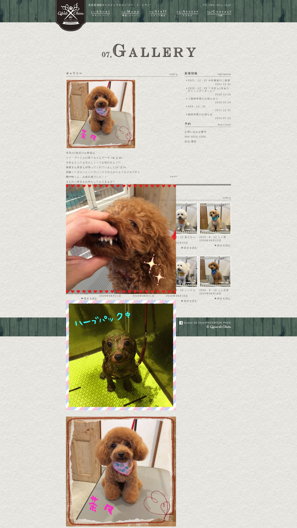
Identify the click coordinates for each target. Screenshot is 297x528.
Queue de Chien (207, 322)
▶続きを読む (189, 247)
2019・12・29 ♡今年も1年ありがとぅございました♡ (208, 89)
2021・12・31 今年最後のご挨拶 (209, 80)
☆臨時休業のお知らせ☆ (203, 98)
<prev (70, 176)
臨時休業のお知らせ (200, 114)
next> (174, 176)
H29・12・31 (198, 106)
